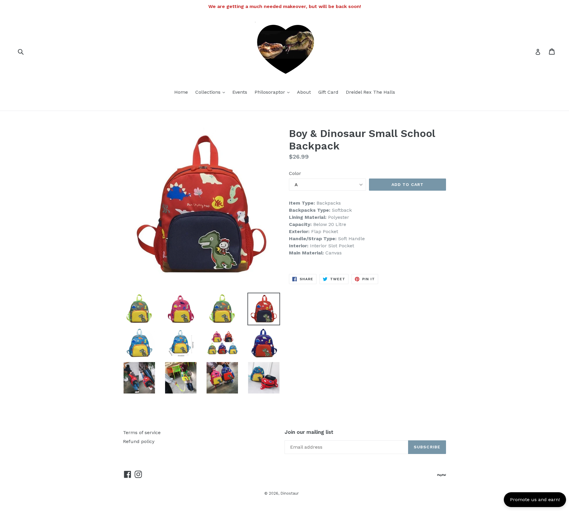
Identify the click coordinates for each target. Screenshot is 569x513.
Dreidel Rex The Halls (370, 92)
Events (239, 92)
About (304, 92)
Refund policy (138, 441)
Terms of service (142, 432)
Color (295, 173)
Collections (211, 92)
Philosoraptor (274, 92)
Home (181, 92)
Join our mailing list (308, 432)
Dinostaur (289, 493)
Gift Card (328, 92)
